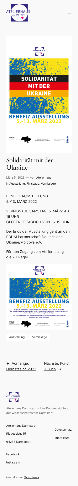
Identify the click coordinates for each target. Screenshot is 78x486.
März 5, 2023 (15, 177)
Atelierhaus (43, 177)
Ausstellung (17, 183)
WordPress (31, 477)
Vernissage (48, 183)
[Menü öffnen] (69, 12)
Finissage (33, 183)
